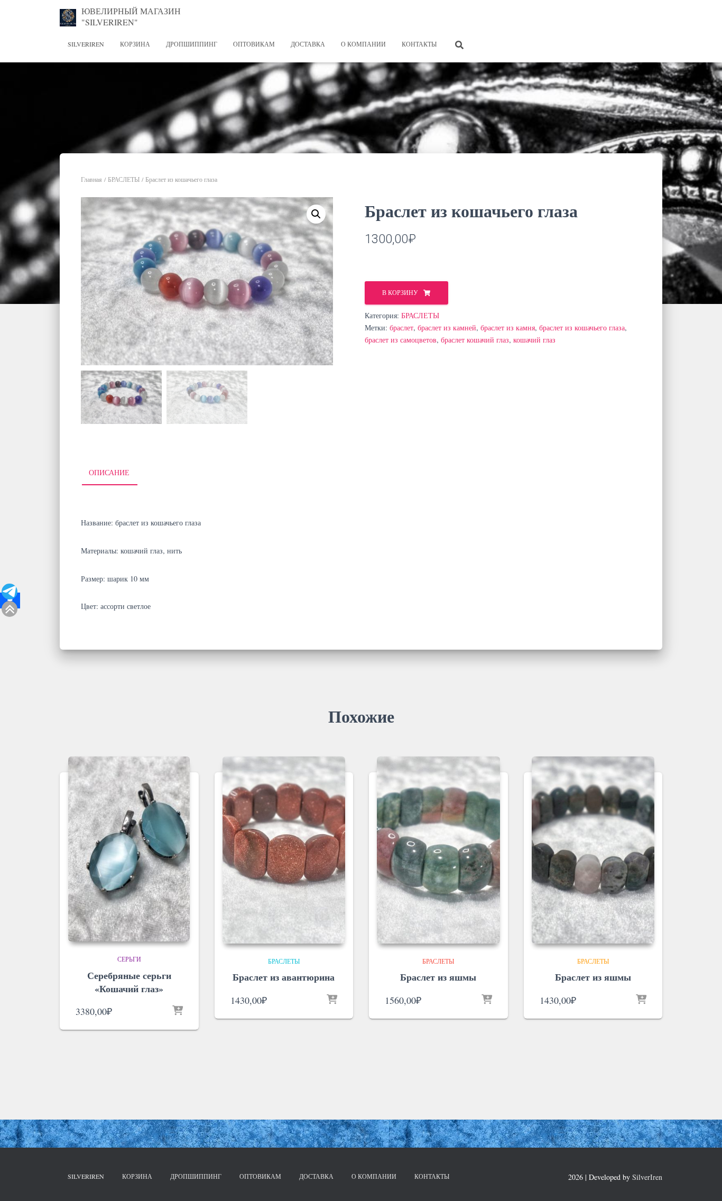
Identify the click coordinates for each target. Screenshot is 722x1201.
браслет (401, 327)
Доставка (308, 44)
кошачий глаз (534, 340)
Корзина (135, 44)
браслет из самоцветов (401, 340)
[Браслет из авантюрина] (284, 850)
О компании (363, 44)
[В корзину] (177, 1011)
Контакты (419, 44)
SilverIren (86, 44)
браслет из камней (447, 327)
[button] (316, 214)
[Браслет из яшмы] (438, 850)
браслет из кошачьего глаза (582, 327)
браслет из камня (507, 327)
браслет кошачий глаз (475, 340)
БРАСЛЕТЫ (124, 179)
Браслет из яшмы (438, 977)
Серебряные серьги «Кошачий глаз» (129, 981)
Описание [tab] (109, 472)
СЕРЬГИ (129, 959)
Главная (91, 179)
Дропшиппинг (191, 44)
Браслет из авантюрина (284, 977)
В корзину (400, 292)
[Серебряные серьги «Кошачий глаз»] (129, 848)
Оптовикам (254, 44)
